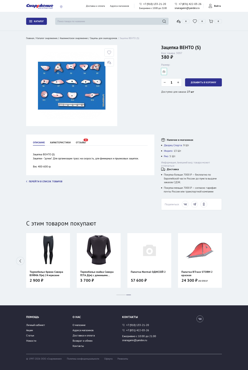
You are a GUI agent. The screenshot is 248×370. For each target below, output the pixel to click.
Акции (29, 330)
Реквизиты (123, 359)
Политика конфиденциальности (83, 359)
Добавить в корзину (203, 82)
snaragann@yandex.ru (187, 8)
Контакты (78, 346)
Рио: (166, 156)
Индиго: (168, 150)
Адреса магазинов (119, 5)
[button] (20, 261)
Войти (217, 6)
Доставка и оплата (95, 5)
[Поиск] (164, 21)
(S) (164, 71)
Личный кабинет (35, 325)
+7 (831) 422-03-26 (190, 4)
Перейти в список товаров (45, 181)
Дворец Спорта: (173, 145)
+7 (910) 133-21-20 (155, 4)
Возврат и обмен (82, 340)
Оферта (108, 359)
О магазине (79, 325)
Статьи (30, 335)
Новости (31, 340)
